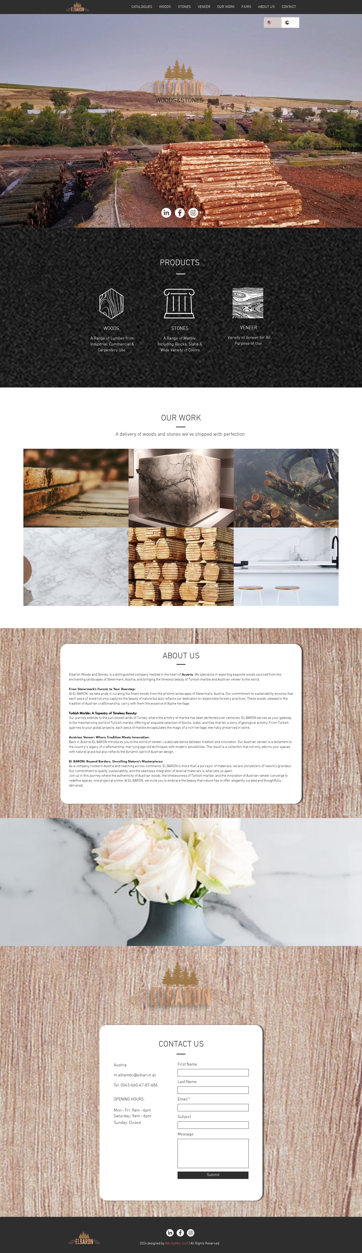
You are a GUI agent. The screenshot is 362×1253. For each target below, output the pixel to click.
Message (186, 1134)
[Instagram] (193, 213)
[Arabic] (290, 22)
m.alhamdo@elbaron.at (135, 1075)
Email (182, 1100)
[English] (272, 22)
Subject (184, 1117)
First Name (187, 1065)
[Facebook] (180, 213)
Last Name (187, 1082)
